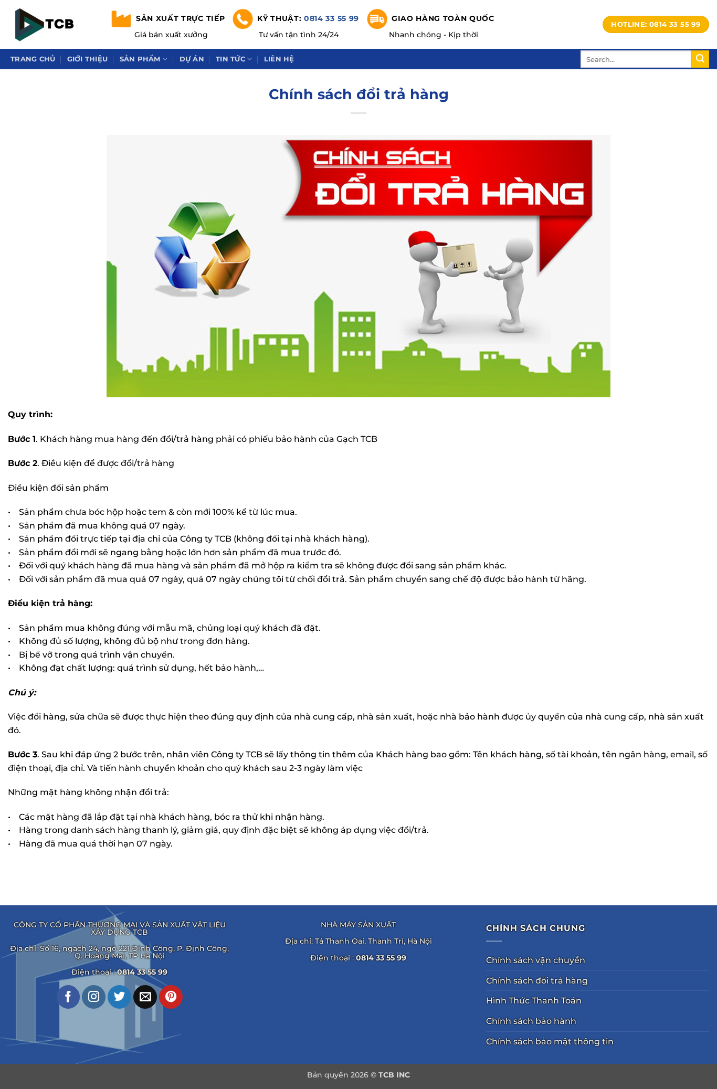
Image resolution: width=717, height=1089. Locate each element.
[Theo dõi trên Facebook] (68, 997)
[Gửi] (700, 59)
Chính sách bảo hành (531, 1021)
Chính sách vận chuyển (535, 960)
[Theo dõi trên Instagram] (94, 997)
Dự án (192, 59)
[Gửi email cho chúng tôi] (145, 997)
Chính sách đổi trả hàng (537, 981)
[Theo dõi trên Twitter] (119, 997)
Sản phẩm (140, 59)
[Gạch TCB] (47, 24)
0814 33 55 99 (331, 18)
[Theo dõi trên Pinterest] (171, 997)
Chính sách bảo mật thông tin (550, 1041)
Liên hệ (279, 59)
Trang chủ (32, 59)
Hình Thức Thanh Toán (534, 1001)
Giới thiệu (87, 59)
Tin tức (230, 59)
